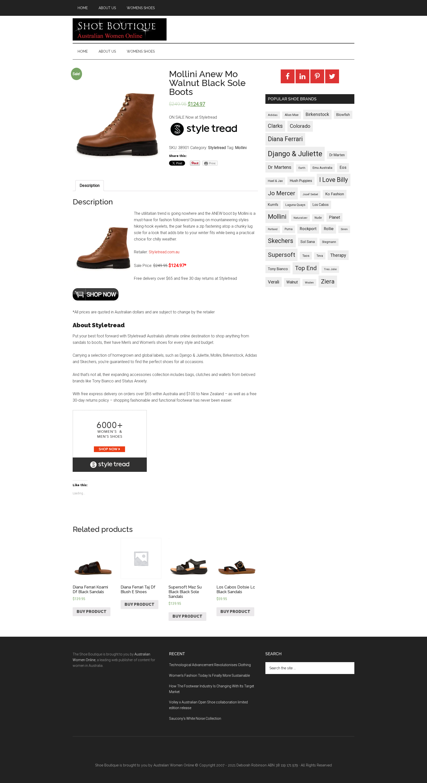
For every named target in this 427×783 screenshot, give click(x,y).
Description (90, 185)
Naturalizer (300, 217)
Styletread (217, 147)
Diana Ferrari (285, 139)
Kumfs (273, 205)
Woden (309, 282)
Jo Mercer (281, 193)
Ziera (328, 281)
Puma (289, 229)
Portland (273, 229)
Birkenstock (317, 114)
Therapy (338, 255)
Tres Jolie (330, 269)
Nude (318, 217)
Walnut (292, 282)
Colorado (300, 126)
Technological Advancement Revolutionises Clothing (210, 665)
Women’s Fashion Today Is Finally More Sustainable (209, 675)
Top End (306, 268)
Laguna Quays (295, 205)
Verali (273, 282)
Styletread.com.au (164, 252)
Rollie (329, 228)
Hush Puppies (301, 180)
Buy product (92, 611)
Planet (334, 217)
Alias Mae (292, 115)
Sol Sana (307, 241)
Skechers (280, 240)
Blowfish (343, 115)
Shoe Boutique (120, 29)
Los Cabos (321, 205)
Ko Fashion (334, 194)
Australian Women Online (173, 765)
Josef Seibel (310, 194)
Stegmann (329, 242)
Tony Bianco (278, 269)
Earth (302, 168)
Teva (320, 256)
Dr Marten (337, 155)
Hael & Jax (275, 181)
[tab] (89, 185)
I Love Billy (333, 179)
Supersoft (281, 254)
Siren (344, 229)
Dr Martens (279, 167)
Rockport (308, 228)
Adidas (273, 115)
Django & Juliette (295, 154)
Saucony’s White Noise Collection (195, 718)
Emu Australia (322, 168)
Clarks (275, 126)
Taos (305, 256)
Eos (343, 167)
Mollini (241, 147)
